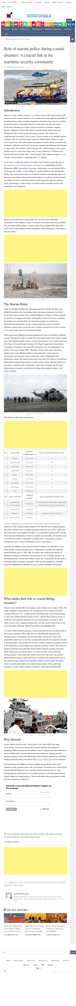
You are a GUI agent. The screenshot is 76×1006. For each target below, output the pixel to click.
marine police (8, 885)
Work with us (43, 960)
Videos (6, 34)
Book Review (24, 29)
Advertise (47, 2)
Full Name (9, 793)
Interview (15, 29)
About (4, 2)
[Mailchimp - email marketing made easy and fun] (44, 809)
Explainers (67, 29)
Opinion (6, 29)
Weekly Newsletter (57, 2)
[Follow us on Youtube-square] (67, 972)
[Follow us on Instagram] (63, 972)
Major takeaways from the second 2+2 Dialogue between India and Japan (34, 928)
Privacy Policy (13, 2)
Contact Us (69, 2)
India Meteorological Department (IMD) (35, 882)
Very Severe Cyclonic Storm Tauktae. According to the (25, 165)
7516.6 (33, 115)
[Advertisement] (35, 203)
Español (9, 7)
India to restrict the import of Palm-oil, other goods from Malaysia (55, 928)
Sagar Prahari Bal (45, 759)
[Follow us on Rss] (70, 972)
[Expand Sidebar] (72, 39)
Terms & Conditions (26, 2)
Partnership (38, 2)
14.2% (63, 154)
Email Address (10, 801)
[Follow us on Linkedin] (60, 972)
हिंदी (3, 7)
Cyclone (21, 882)
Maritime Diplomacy (14, 39)
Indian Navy (62, 882)
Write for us (31, 960)
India (27, 39)
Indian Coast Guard (52, 882)
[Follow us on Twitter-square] (56, 972)
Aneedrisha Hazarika (15, 67)
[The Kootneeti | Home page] (15, 16)
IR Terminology (37, 29)
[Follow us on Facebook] (52, 972)
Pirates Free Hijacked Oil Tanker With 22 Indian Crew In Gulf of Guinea (13, 928)
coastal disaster (13, 882)
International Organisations (53, 29)
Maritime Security (18, 885)
